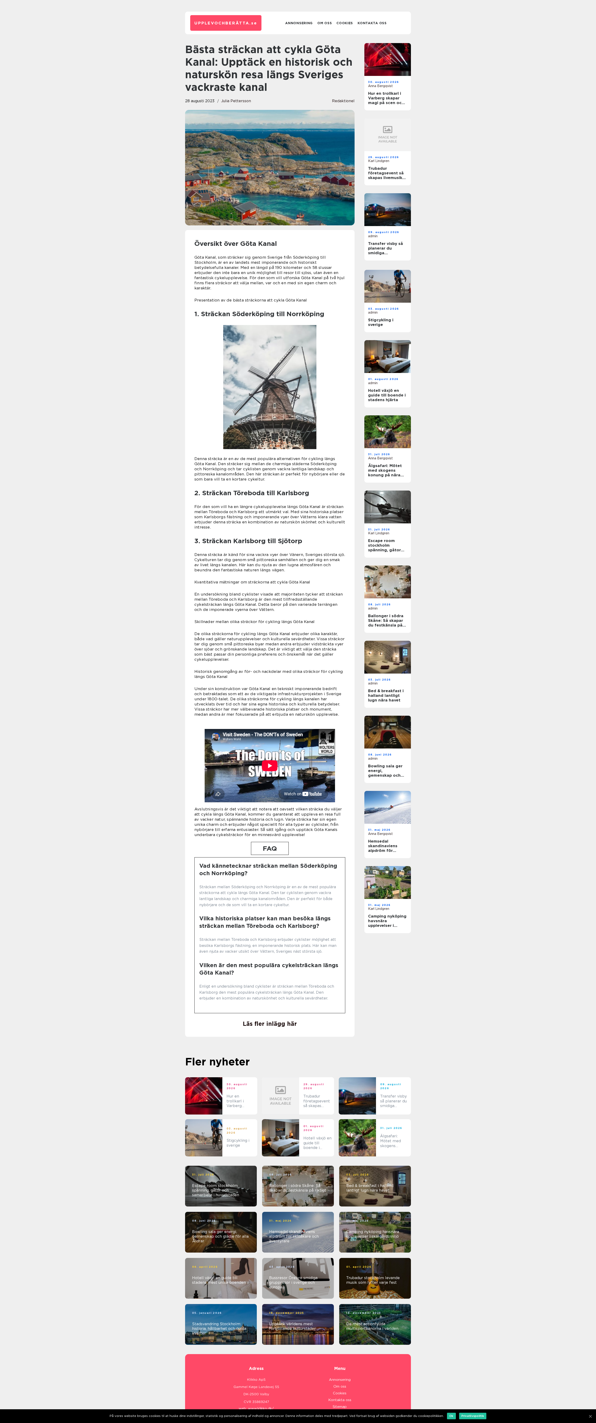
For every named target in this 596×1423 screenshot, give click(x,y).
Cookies (344, 23)
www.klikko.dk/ (261, 1408)
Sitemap (340, 1407)
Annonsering (299, 23)
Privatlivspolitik (472, 1416)
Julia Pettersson (236, 101)
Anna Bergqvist (380, 86)
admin (373, 236)
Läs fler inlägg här (270, 1023)
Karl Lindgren (378, 161)
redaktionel (343, 101)
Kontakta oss (372, 23)
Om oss (324, 23)
